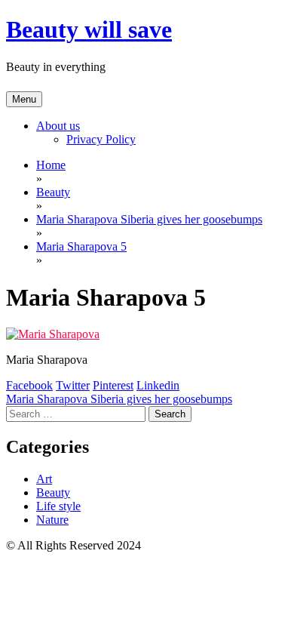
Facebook (29, 385)
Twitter (73, 385)
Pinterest (113, 385)
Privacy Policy (101, 139)
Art (44, 478)
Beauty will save (89, 29)
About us (58, 125)
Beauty (53, 492)
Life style (58, 506)
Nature (52, 519)
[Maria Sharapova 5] (53, 334)
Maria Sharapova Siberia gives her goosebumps (119, 398)
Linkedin (157, 385)
